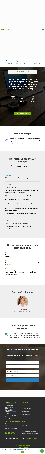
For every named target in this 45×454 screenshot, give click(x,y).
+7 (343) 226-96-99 (10, 409)
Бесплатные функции (25, 406)
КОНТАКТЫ (7, 405)
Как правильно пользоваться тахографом (29, 431)
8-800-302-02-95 (13, 413)
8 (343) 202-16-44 (8, 63)
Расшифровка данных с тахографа (28, 430)
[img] (6, 433)
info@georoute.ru (36, 63)
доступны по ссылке (12, 411)
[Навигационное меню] (43, 29)
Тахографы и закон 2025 (26, 428)
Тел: (6, 409)
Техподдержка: (7, 413)
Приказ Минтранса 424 (26, 425)
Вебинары (6, 426)
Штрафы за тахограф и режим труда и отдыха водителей (30, 433)
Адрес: (6, 415)
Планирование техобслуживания (27, 413)
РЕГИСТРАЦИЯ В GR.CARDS (22, 445)
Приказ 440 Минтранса (26, 423)
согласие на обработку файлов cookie (22, 449)
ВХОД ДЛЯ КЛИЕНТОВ (22, 447)
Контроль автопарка (25, 411)
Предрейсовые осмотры (26, 414)
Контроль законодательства (26, 408)
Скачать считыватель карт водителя (28, 405)
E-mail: (6, 410)
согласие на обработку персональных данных (28, 383)
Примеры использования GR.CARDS (11, 428)
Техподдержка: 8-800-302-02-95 (23, 63)
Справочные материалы (9, 423)
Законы (6, 425)
